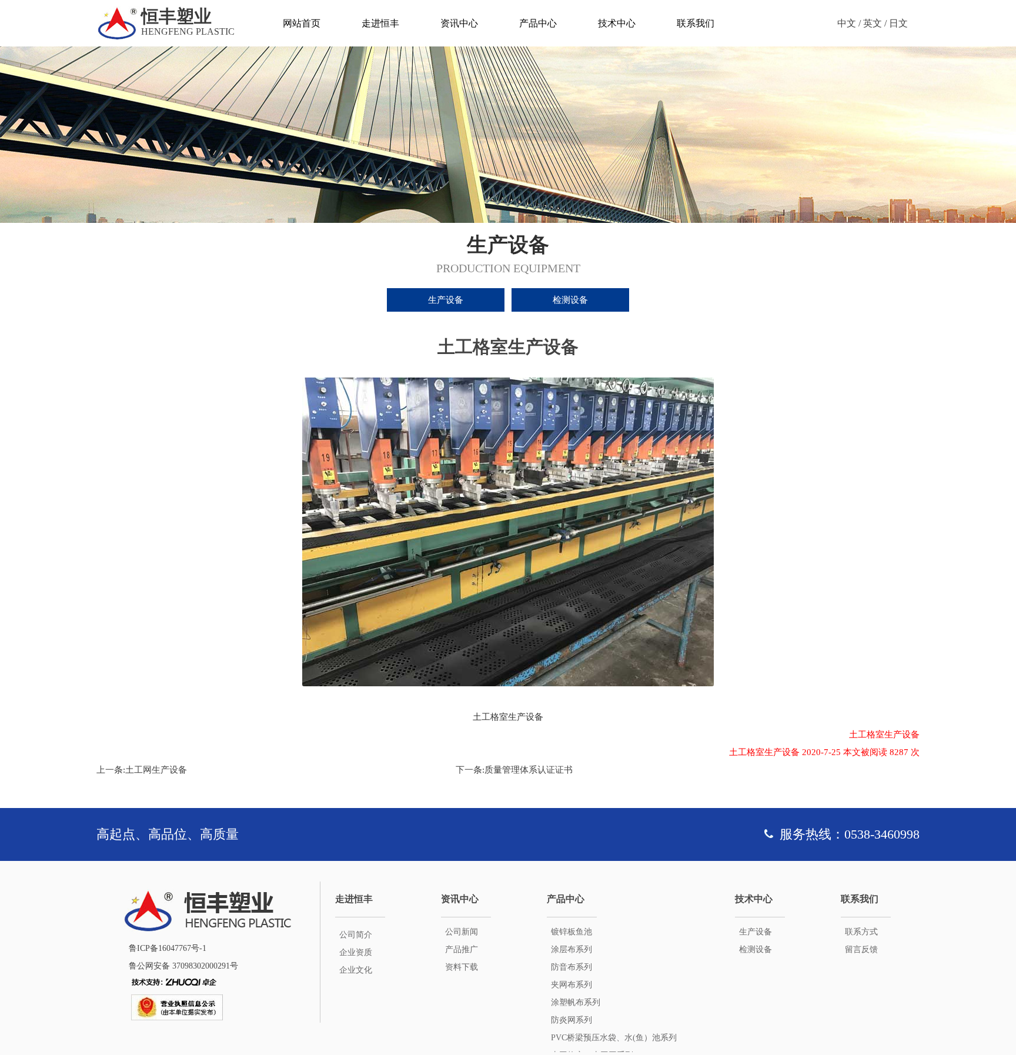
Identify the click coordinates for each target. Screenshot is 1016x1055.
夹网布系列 (571, 984)
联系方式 (861, 931)
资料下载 (461, 967)
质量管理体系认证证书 (528, 769)
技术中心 (617, 23)
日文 (898, 23)
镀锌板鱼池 (571, 931)
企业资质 (355, 952)
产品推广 (461, 949)
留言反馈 (861, 949)
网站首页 (301, 23)
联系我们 (695, 23)
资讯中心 (459, 23)
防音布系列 (571, 967)
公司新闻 (461, 931)
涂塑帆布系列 (575, 1002)
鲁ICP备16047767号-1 (167, 948)
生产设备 (445, 300)
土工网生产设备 (156, 769)
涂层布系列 (571, 949)
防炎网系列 (571, 1020)
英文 (872, 23)
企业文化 (355, 970)
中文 (846, 23)
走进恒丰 (380, 23)
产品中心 (538, 23)
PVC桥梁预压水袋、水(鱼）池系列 (614, 1037)
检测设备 (570, 300)
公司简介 (355, 934)
